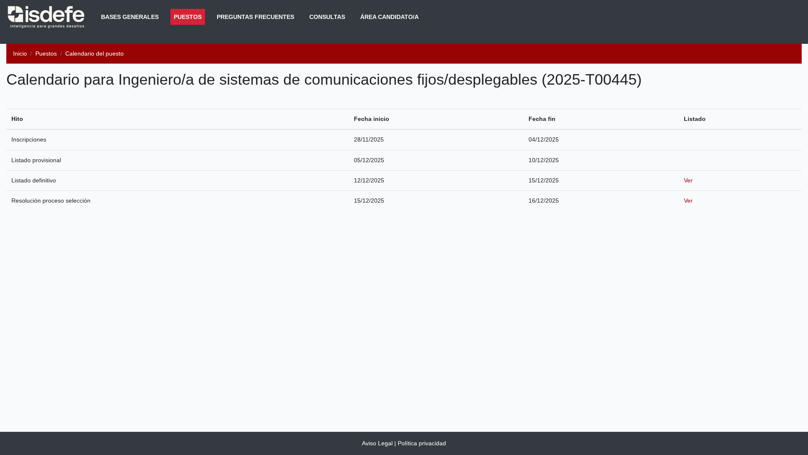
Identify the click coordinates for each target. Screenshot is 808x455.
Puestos (189, 16)
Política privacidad (422, 443)
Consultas (327, 16)
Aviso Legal (377, 443)
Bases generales (130, 16)
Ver (688, 180)
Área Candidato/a (389, 16)
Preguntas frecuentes (255, 16)
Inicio (20, 53)
